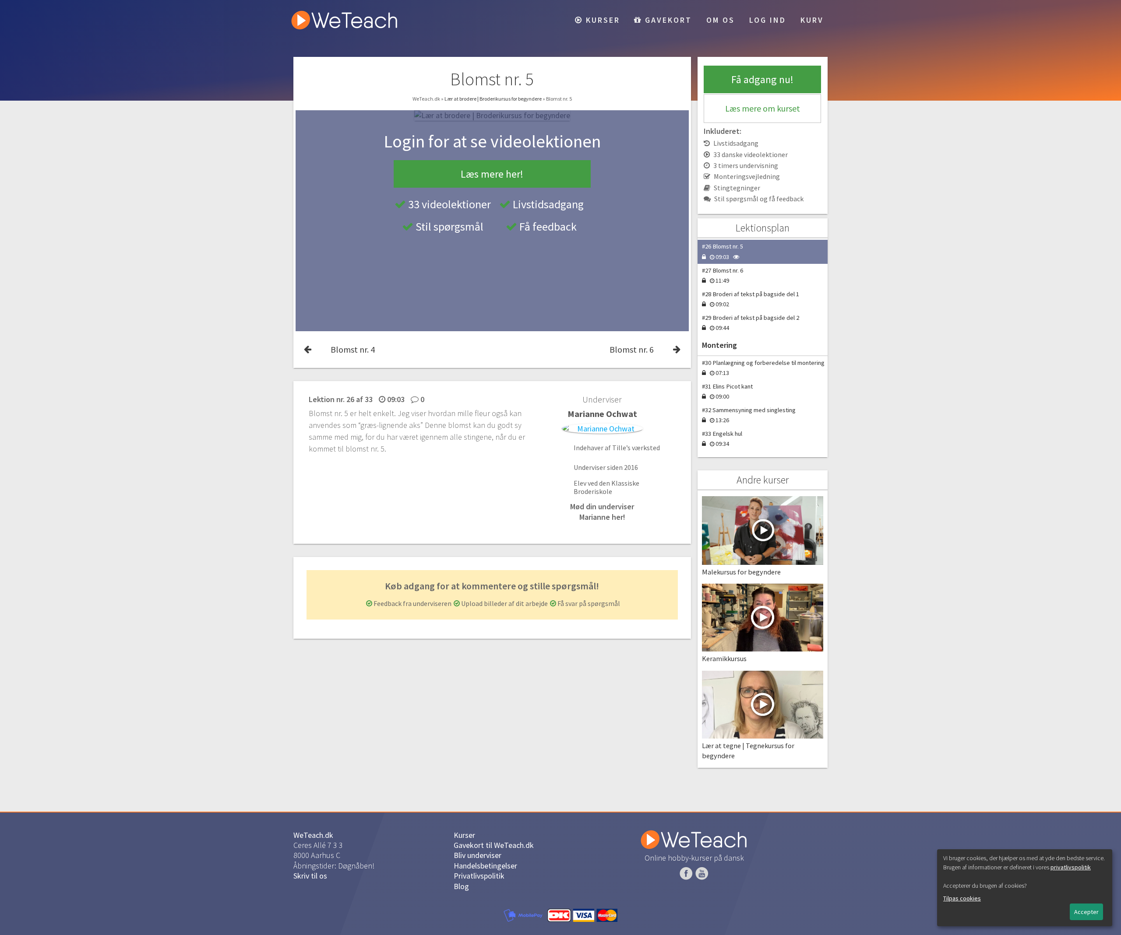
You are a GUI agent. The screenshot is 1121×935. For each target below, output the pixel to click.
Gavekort (667, 20)
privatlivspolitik (1070, 867)
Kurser (601, 20)
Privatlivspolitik (479, 876)
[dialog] (1024, 887)
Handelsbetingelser (485, 866)
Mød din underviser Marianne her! (602, 511)
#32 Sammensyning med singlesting (749, 415)
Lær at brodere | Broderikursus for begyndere (493, 98)
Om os (720, 20)
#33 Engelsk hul (722, 439)
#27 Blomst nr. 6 (722, 275)
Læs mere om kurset (762, 108)
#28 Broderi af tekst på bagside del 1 (750, 299)
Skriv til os (310, 876)
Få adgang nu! (762, 79)
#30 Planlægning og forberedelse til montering (763, 368)
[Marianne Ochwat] (602, 429)
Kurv (812, 20)
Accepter (1086, 912)
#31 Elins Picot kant (727, 391)
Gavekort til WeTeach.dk (494, 845)
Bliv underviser (477, 855)
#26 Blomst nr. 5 (722, 251)
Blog (461, 886)
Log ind (767, 20)
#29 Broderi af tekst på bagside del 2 (750, 323)
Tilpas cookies (962, 898)
